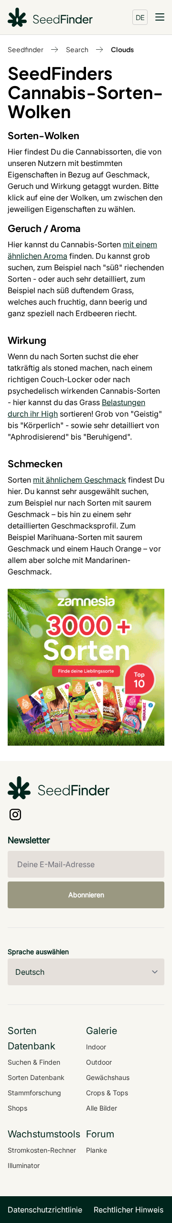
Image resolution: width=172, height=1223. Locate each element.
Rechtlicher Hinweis (128, 1209)
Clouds (122, 49)
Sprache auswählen (38, 952)
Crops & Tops (107, 1093)
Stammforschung (34, 1093)
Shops (17, 1108)
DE (140, 17)
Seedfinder (25, 49)
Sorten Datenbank (36, 1077)
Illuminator (24, 1165)
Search (77, 49)
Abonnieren (86, 895)
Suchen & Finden (34, 1062)
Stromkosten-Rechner (42, 1150)
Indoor (96, 1047)
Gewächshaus (107, 1077)
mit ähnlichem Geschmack (79, 480)
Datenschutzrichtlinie (45, 1209)
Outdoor (99, 1062)
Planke (96, 1150)
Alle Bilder (101, 1108)
